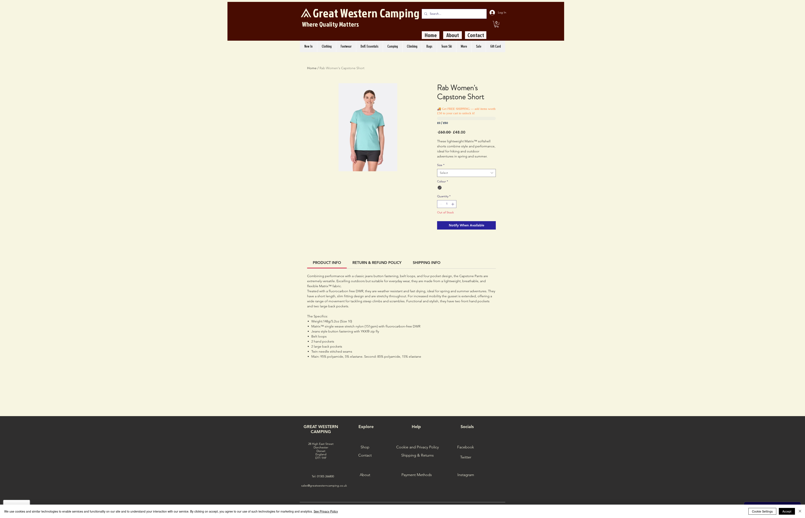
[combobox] (466, 173)
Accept (786, 511)
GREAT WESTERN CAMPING (321, 429)
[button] (496, 24)
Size (440, 165)
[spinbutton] (447, 204)
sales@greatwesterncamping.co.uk (324, 485)
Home (312, 68)
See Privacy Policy (326, 511)
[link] (327, 262)
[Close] (799, 511)
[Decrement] (440, 204)
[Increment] (453, 204)
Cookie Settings (762, 511)
